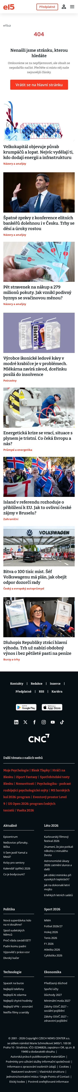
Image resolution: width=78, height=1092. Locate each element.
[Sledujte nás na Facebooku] (34, 722)
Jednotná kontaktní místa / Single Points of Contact (37, 1076)
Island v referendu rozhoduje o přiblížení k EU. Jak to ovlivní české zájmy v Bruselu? (37, 507)
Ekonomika (52, 972)
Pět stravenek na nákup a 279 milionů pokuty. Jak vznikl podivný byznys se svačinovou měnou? (37, 292)
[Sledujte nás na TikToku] (62, 722)
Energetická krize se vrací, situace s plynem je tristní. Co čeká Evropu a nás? (38, 438)
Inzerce (55, 683)
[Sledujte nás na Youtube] (53, 722)
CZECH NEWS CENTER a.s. (54, 1038)
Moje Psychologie (16, 770)
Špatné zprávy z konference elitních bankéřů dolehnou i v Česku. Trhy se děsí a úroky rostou (38, 223)
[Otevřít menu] (72, 7)
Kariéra (57, 691)
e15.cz (7, 25)
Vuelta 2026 (25, 810)
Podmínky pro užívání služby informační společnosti (38, 1061)
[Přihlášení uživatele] (64, 7)
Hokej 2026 (51, 932)
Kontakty (16, 683)
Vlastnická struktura (52, 1071)
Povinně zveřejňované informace (48, 1081)
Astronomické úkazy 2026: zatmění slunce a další (58, 865)
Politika (9, 909)
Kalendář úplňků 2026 (16, 868)
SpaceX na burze (13, 983)
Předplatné (23, 691)
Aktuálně (10, 826)
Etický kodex (17, 1081)
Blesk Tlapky (40, 770)
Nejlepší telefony (13, 989)
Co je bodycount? (14, 874)
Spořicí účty (51, 989)
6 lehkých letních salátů (58, 895)
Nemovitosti (25, 784)
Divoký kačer (11, 958)
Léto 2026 (51, 826)
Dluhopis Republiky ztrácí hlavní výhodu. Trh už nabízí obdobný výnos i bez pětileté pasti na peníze (37, 648)
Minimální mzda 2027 (57, 1001)
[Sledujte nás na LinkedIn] (16, 722)
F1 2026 (48, 944)
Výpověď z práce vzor (16, 952)
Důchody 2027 (53, 995)
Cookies (64, 1066)
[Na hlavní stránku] (8, 6)
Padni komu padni (14, 946)
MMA (47, 920)
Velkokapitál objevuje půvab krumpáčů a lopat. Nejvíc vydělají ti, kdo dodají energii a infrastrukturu (38, 152)
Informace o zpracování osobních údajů (31, 1066)
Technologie (12, 972)
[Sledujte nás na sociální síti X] (25, 722)
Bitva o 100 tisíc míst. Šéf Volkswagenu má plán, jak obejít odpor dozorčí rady (35, 577)
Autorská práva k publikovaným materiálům (38, 1056)
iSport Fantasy (26, 777)
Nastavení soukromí (23, 1071)
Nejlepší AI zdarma (14, 995)
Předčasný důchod (55, 983)
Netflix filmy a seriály (16, 1012)
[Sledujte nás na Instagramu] (43, 722)
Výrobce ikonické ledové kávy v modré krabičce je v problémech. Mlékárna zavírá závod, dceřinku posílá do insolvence (35, 366)
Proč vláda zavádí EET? (17, 940)
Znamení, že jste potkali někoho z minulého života (58, 851)
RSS (41, 691)
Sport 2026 (52, 909)
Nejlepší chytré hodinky (17, 1001)
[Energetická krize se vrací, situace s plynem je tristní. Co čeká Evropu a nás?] (39, 408)
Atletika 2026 (52, 949)
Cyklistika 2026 (53, 955)
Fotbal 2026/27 (53, 926)
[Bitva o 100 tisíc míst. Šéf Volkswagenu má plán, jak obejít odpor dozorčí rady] (39, 546)
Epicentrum (10, 837)
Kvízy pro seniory (14, 862)
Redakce (36, 683)
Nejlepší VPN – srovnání (18, 1006)
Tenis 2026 (50, 938)
